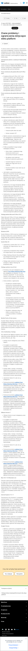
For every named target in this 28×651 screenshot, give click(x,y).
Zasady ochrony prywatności (8, 633)
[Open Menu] (26, 3)
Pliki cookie (4, 635)
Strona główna (4, 9)
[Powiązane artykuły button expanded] (26, 588)
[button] (23, 3)
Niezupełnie (19, 574)
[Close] (26, 638)
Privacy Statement (13, 645)
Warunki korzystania (6, 631)
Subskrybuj (14, 28)
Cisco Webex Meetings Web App (16, 271)
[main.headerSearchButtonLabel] (21, 2)
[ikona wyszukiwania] (20, 3)
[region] (14, 644)
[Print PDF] (10, 28)
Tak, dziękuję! (8, 574)
